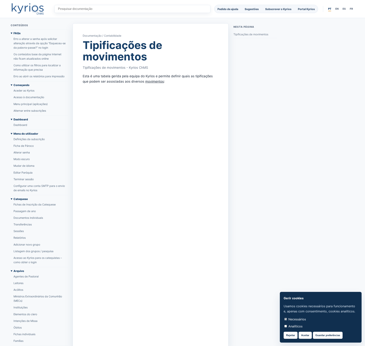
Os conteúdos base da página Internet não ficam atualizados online (37, 56)
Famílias (18, 340)
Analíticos (294, 326)
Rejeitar (290, 335)
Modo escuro (21, 159)
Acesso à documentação (28, 97)
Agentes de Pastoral (26, 276)
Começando (21, 85)
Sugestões (252, 9)
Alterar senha (21, 152)
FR (351, 8)
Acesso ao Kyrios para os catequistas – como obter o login (37, 260)
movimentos (154, 81)
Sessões (18, 231)
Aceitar (305, 335)
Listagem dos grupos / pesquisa (33, 251)
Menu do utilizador (25, 133)
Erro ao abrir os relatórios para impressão (38, 76)
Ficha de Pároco (23, 145)
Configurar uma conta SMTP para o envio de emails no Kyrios (39, 188)
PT (329, 8)
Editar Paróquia (23, 172)
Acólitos (18, 289)
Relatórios (19, 237)
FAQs (17, 33)
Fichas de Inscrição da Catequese (34, 204)
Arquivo (18, 271)
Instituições (20, 307)
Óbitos (17, 327)
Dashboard (20, 119)
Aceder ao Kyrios (23, 90)
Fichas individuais (24, 334)
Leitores (18, 283)
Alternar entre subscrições (29, 110)
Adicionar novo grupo (26, 244)
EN (337, 8)
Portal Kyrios (306, 9)
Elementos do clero (25, 314)
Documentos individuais (28, 217)
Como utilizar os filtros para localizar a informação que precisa (37, 67)
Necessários (296, 319)
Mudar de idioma (23, 165)
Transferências (22, 224)
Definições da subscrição (29, 139)
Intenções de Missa (25, 320)
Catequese (20, 199)
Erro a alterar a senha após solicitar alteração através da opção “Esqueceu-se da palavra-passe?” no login (39, 43)
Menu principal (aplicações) (30, 104)
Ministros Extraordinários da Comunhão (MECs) (37, 299)
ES (344, 8)
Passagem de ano (24, 211)
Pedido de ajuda (227, 9)
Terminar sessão (23, 179)
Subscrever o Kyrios (278, 9)
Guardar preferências (327, 335)
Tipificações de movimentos (250, 34)
